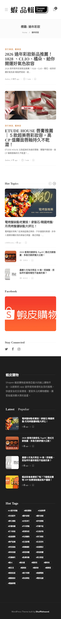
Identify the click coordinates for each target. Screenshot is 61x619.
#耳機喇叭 (11, 557)
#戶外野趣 (25, 526)
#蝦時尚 (47, 562)
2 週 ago (25, 466)
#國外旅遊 (39, 516)
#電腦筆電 (11, 583)
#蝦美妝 (23, 568)
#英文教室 (39, 557)
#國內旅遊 (25, 516)
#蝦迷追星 (11, 573)
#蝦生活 (11, 568)
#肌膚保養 (25, 557)
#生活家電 (25, 542)
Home (24, 32)
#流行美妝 (39, 536)
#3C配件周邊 (12, 510)
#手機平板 (39, 526)
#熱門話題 (11, 542)
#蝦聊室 (48, 568)
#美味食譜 (11, 552)
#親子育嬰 (25, 573)
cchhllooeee (9, 243)
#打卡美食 (11, 531)
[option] (30, 234)
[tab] (10, 409)
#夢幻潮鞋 (11, 521)
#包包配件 (11, 516)
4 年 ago (14, 160)
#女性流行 (25, 521)
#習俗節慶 (39, 552)
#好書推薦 (11, 526)
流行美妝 (9, 49)
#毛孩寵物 (25, 536)
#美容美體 (25, 552)
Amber (7, 79)
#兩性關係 (27, 510)
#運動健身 (11, 578)
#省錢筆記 (39, 547)
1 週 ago (18, 243)
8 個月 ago (15, 79)
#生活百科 (39, 542)
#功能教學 (41, 510)
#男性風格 (11, 547)
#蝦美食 (36, 568)
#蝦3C (10, 562)
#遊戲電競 (39, 573)
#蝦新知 (34, 562)
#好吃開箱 (39, 521)
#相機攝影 (25, 547)
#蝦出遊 (22, 562)
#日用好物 (39, 531)
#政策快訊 (25, 531)
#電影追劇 (39, 578)
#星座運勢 (11, 536)
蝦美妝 (18, 49)
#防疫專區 (25, 578)
